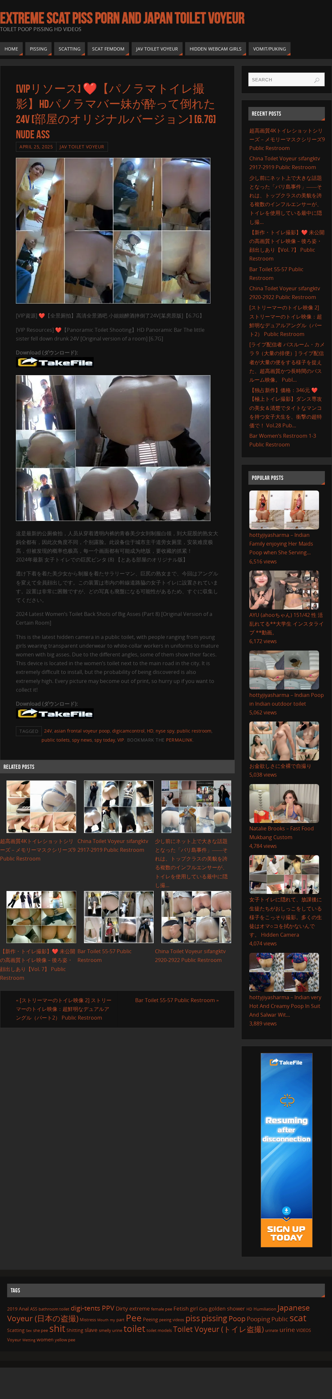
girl (194, 1308)
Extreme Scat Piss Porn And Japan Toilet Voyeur (122, 18)
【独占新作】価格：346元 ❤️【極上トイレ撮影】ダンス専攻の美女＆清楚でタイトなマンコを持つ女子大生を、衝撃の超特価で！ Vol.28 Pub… (285, 408)
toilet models (159, 1330)
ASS (33, 1309)
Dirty (122, 1308)
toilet (134, 1328)
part (120, 1320)
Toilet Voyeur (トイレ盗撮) (218, 1329)
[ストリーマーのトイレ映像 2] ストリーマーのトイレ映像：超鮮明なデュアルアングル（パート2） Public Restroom (64, 1009)
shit (57, 1328)
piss (192, 1318)
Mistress (88, 1320)
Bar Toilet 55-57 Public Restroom (177, 1000)
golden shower (227, 1308)
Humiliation (265, 1309)
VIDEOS (303, 1330)
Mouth (103, 1319)
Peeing (150, 1319)
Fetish (181, 1308)
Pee (134, 1318)
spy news (82, 740)
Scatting (16, 1330)
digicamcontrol (128, 731)
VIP (120, 740)
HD (150, 731)
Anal (24, 1308)
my (112, 1319)
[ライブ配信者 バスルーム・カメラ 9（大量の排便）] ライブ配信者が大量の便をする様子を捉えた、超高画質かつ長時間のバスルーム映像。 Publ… (287, 362)
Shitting (74, 1330)
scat (298, 1318)
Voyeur (14, 1340)
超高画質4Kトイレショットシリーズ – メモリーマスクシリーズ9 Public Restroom (38, 850)
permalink (179, 740)
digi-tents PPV (92, 1307)
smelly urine (110, 1330)
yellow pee (65, 1340)
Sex (29, 1330)
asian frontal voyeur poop (82, 731)
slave (91, 1330)
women (45, 1339)
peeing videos (171, 1319)
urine (287, 1329)
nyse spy (165, 731)
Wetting (28, 1339)
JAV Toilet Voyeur (82, 147)
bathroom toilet (54, 1309)
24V (48, 731)
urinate (271, 1330)
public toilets (56, 740)
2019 (12, 1309)
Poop (237, 1318)
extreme (139, 1308)
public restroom (194, 731)
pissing (214, 1318)
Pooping (258, 1319)
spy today (104, 740)
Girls (203, 1309)
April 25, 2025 (36, 147)
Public (279, 1319)
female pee (161, 1309)
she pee (40, 1330)
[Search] (317, 80)
